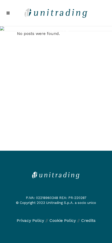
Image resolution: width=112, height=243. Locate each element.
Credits (88, 220)
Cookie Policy (62, 220)
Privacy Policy (30, 220)
